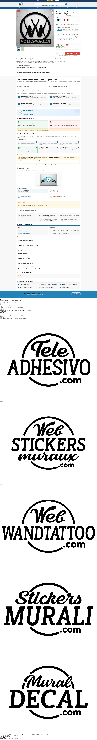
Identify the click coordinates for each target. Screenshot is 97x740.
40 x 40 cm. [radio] (76, 31)
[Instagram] (0, 737)
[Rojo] (64, 20)
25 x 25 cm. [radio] (60, 31)
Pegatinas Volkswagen (21, 67)
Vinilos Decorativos (21, 7)
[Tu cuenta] (77, 4)
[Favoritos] (75, 4)
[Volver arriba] (0, 739)
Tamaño (63, 27)
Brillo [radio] (64, 24)
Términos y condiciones (4, 315)
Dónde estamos (16, 313)
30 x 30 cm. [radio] (65, 31)
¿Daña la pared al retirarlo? (23, 248)
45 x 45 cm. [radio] (60, 34)
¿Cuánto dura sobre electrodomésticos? (26, 266)
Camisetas (68, 7)
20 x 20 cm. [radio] (76, 29)
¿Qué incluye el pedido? (23, 253)
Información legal (3, 314)
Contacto (2, 317)
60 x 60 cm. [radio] (76, 34)
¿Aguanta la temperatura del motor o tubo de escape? (29, 268)
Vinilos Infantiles (40, 7)
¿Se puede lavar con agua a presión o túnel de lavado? (29, 261)
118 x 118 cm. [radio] (65, 40)
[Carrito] (80, 4)
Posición (68, 24)
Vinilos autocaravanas (51, 7)
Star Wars (52, 5)
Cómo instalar (28, 310)
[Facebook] (2, 737)
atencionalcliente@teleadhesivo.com (6, 318)
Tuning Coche (64, 10)
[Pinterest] (3, 737)
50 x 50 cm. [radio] (65, 34)
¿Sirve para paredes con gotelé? (24, 243)
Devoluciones (14, 310)
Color (59, 17)
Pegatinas (60, 7)
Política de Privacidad (50, 294)
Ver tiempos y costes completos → (24, 233)
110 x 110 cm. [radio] (59, 40)
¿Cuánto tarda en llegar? (23, 255)
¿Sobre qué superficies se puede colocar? (26, 240)
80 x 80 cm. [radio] (65, 36)
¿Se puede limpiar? (21, 250)
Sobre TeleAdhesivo (3, 313)
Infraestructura (10, 313)
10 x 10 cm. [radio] (60, 29)
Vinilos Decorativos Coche (31, 67)
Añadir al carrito (72, 53)
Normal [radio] (72, 24)
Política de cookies (24, 315)
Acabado (57, 24)
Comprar (2, 309)
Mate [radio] (61, 24)
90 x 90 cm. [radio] (71, 36)
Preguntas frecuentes (21, 310)
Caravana (56, 5)
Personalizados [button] (76, 7)
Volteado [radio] (76, 24)
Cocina (49, 5)
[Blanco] (61, 20)
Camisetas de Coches (42, 67)
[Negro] (58, 20)
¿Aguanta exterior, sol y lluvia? (24, 258)
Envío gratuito (60, 50)
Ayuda (18, 318)
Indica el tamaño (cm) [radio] (71, 40)
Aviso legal (19, 315)
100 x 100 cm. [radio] (76, 37)
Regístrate (76, 293)
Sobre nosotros (3, 312)
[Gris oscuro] (67, 20)
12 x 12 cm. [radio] (65, 29)
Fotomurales (31, 7)
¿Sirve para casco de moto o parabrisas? (26, 263)
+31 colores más (73, 19)
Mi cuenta (15, 318)
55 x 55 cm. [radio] (71, 34)
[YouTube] (4, 737)
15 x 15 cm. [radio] (71, 29)
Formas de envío (3, 310)
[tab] (18, 49)
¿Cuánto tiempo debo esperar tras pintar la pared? (28, 245)
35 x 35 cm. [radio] (71, 31)
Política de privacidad (13, 315)
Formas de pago (9, 310)
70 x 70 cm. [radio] (60, 36)
